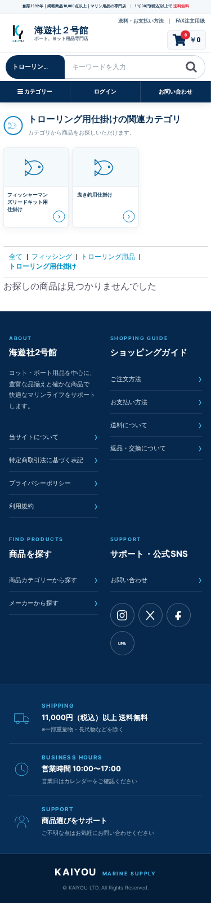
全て (16, 257)
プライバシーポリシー (53, 483)
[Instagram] (122, 615)
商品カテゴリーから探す (53, 580)
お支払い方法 (156, 402)
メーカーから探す (53, 603)
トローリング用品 (108, 257)
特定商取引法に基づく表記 (53, 460)
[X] (150, 615)
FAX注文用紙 (190, 21)
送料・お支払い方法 (141, 21)
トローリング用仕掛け (43, 266)
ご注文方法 (156, 379)
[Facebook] (179, 615)
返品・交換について (156, 448)
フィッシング (52, 257)
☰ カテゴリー (34, 91)
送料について (156, 425)
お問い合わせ (175, 91)
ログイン (105, 91)
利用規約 (53, 506)
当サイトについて (53, 437)
